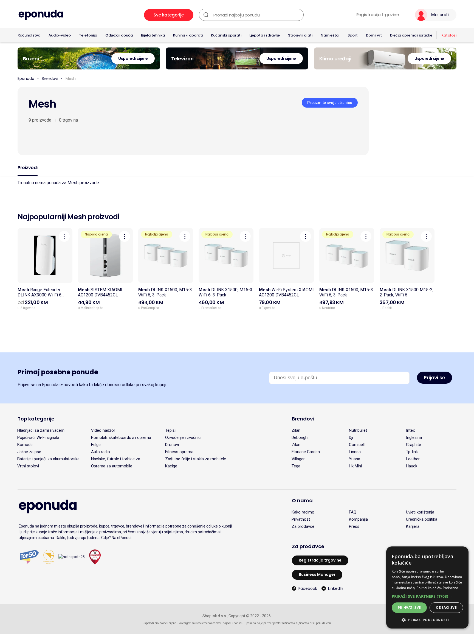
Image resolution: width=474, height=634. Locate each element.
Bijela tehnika (153, 35)
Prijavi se (434, 377)
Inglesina (414, 437)
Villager (298, 458)
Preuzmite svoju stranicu (329, 102)
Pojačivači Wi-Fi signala (38, 437)
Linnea (355, 451)
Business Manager (317, 574)
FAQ (352, 512)
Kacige (171, 466)
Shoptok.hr (305, 623)
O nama (302, 500)
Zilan (296, 430)
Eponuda (26, 78)
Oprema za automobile (111, 466)
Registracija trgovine (377, 15)
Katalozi (448, 35)
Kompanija (358, 519)
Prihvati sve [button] (409, 607)
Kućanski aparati (226, 35)
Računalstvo (29, 35)
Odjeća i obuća (119, 35)
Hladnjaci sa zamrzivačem (40, 430)
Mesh (71, 78)
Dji (351, 437)
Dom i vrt (374, 35)
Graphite (413, 444)
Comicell (357, 444)
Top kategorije (36, 418)
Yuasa (354, 458)
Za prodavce (303, 526)
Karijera (412, 526)
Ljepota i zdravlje (264, 35)
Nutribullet (358, 430)
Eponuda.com (323, 623)
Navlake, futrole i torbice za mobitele (115, 458)
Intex (410, 430)
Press (354, 526)
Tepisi (170, 430)
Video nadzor (103, 430)
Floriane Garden (306, 451)
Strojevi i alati (300, 35)
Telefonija (88, 35)
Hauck (411, 466)
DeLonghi (300, 437)
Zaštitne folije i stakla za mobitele (195, 458)
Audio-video (60, 35)
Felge (96, 444)
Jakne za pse (29, 451)
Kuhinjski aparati (188, 35)
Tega (296, 466)
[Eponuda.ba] (41, 15)
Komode (25, 444)
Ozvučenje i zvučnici (183, 437)
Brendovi (50, 78)
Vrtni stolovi (28, 466)
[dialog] (427, 587)
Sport (353, 35)
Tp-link (412, 451)
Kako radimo (303, 512)
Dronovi (172, 444)
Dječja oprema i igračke (411, 35)
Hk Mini (355, 466)
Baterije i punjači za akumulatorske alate (48, 458)
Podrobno (450, 587)
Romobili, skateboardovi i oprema (121, 437)
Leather (413, 458)
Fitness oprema (179, 451)
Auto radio (100, 451)
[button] (427, 596)
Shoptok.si (291, 623)
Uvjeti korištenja (420, 512)
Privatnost (301, 519)
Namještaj (330, 35)
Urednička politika (421, 519)
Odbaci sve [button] (446, 607)
